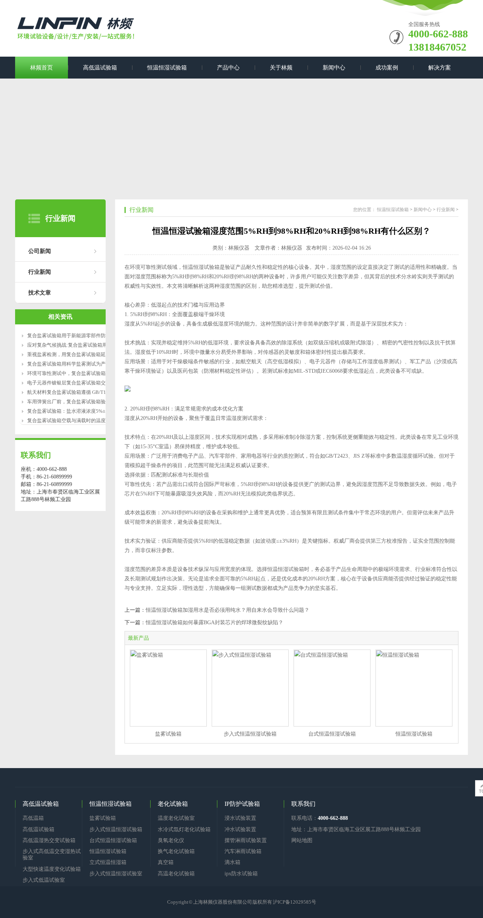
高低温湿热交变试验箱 (49, 840)
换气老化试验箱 (176, 851)
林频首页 (41, 68)
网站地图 (301, 840)
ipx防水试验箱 (241, 873)
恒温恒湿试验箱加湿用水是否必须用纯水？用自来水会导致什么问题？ (227, 610)
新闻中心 (334, 68)
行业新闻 (39, 272)
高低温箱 (33, 818)
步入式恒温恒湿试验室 (115, 873)
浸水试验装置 (240, 818)
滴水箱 (232, 862)
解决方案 (439, 68)
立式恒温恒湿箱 (107, 862)
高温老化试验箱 (176, 873)
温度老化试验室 (176, 818)
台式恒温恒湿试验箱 (332, 734)
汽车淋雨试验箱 (243, 851)
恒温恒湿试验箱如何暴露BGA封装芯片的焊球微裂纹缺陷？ (214, 622)
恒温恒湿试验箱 (167, 68)
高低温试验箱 (100, 68)
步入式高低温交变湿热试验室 (52, 855)
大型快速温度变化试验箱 (52, 869)
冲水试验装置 (240, 829)
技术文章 (39, 293)
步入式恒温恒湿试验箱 (250, 734)
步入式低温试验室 (44, 880)
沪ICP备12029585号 (294, 902)
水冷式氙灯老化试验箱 (184, 829)
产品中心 (228, 68)
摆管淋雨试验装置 (246, 840)
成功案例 (386, 68)
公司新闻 (39, 251)
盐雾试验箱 (168, 734)
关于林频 (281, 68)
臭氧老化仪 (171, 840)
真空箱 (166, 862)
